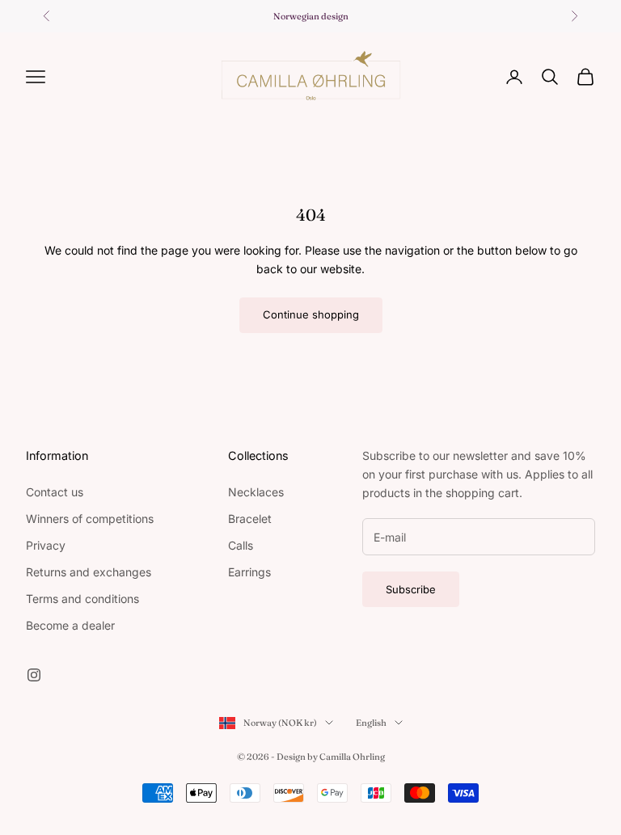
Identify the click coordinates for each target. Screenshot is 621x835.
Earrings (249, 572)
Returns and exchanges (88, 572)
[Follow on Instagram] (34, 675)
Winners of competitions (90, 518)
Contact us (54, 492)
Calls (240, 545)
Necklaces (256, 492)
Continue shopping (311, 314)
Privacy (45, 545)
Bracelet (250, 518)
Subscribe (411, 589)
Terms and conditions (82, 598)
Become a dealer (70, 625)
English (371, 722)
